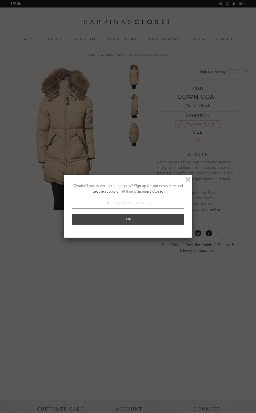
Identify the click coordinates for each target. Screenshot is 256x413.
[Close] (188, 179)
